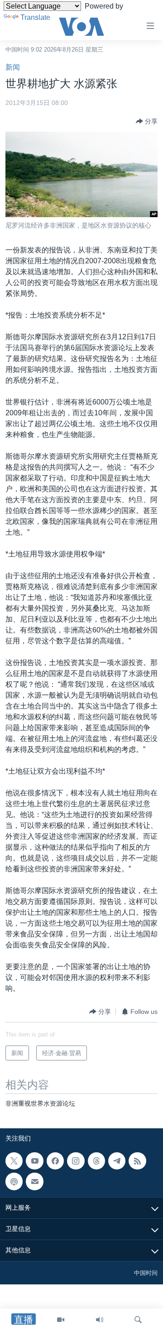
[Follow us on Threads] (96, 1160)
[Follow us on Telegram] (116, 1160)
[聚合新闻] (137, 1160)
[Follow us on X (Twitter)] (14, 1160)
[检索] (138, 1319)
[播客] (14, 1181)
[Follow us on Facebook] (55, 1160)
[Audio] (99, 1319)
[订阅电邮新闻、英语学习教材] (34, 1181)
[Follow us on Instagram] (75, 1160)
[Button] (147, 121)
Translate (35, 17)
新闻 (12, 67)
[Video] (60, 1319)
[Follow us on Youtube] (34, 1160)
